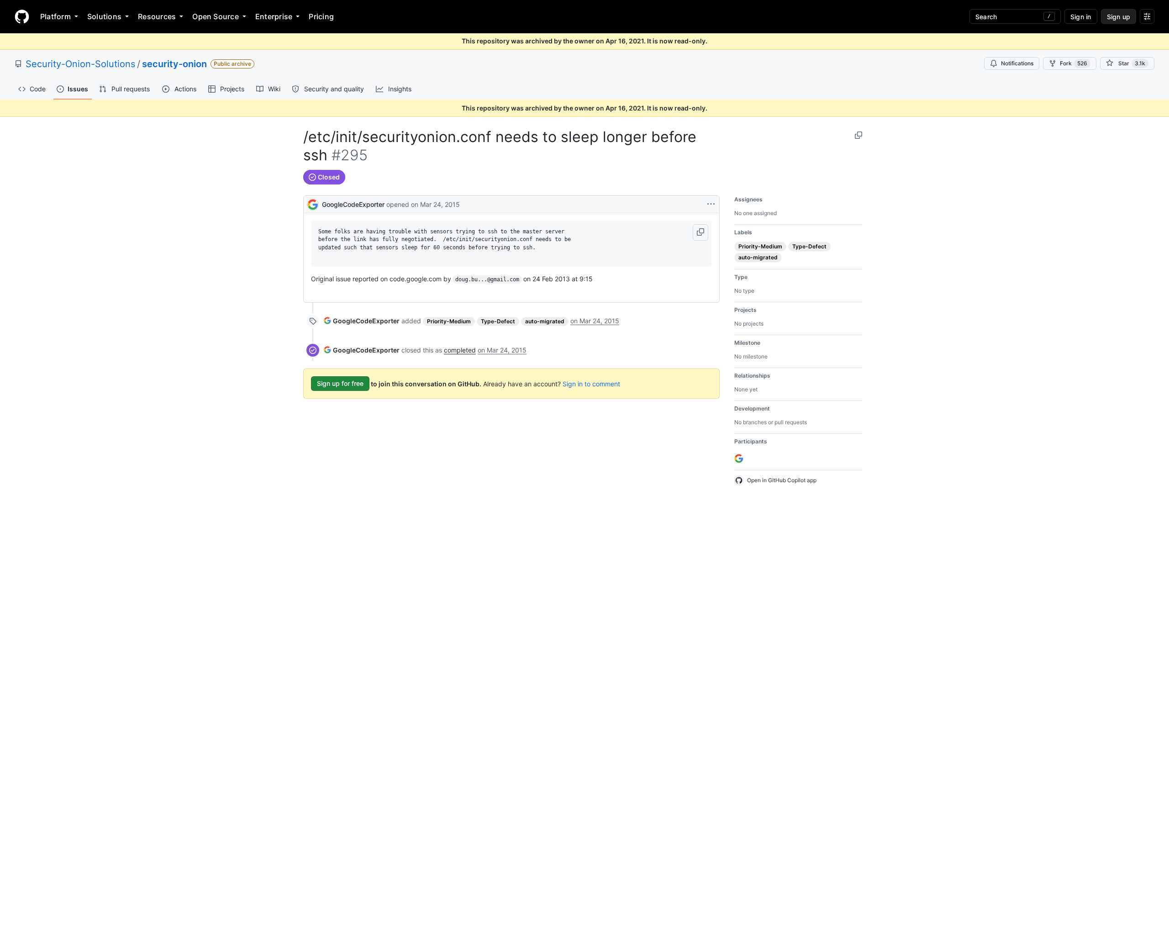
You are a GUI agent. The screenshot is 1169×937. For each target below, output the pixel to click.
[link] (362, 321)
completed (460, 350)
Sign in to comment (591, 383)
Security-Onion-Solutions (80, 63)
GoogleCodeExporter (353, 204)
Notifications (1017, 63)
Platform (55, 16)
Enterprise (273, 16)
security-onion (174, 63)
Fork (1073, 63)
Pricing (321, 16)
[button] (700, 232)
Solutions (104, 16)
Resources (157, 16)
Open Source (215, 16)
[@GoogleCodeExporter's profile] (312, 203)
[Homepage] (22, 16)
